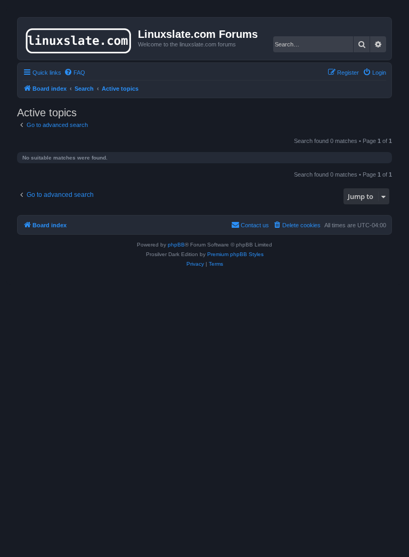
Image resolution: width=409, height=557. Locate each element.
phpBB (176, 245)
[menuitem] (74, 72)
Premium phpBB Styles (235, 254)
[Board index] (79, 38)
